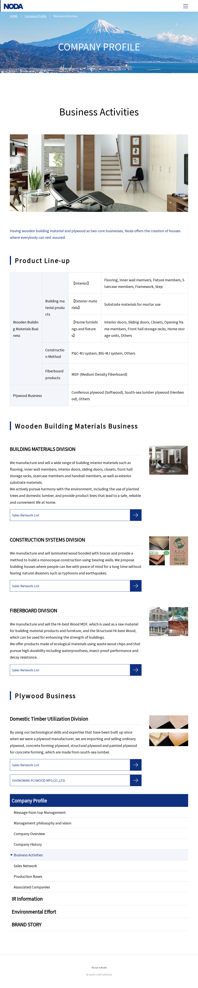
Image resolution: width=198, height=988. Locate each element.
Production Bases (28, 876)
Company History (28, 844)
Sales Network (25, 865)
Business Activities (28, 854)
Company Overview (29, 833)
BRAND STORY (27, 924)
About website (99, 967)
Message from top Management (40, 812)
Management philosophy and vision (42, 822)
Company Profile (29, 800)
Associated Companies (32, 886)
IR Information (27, 898)
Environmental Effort (34, 911)
